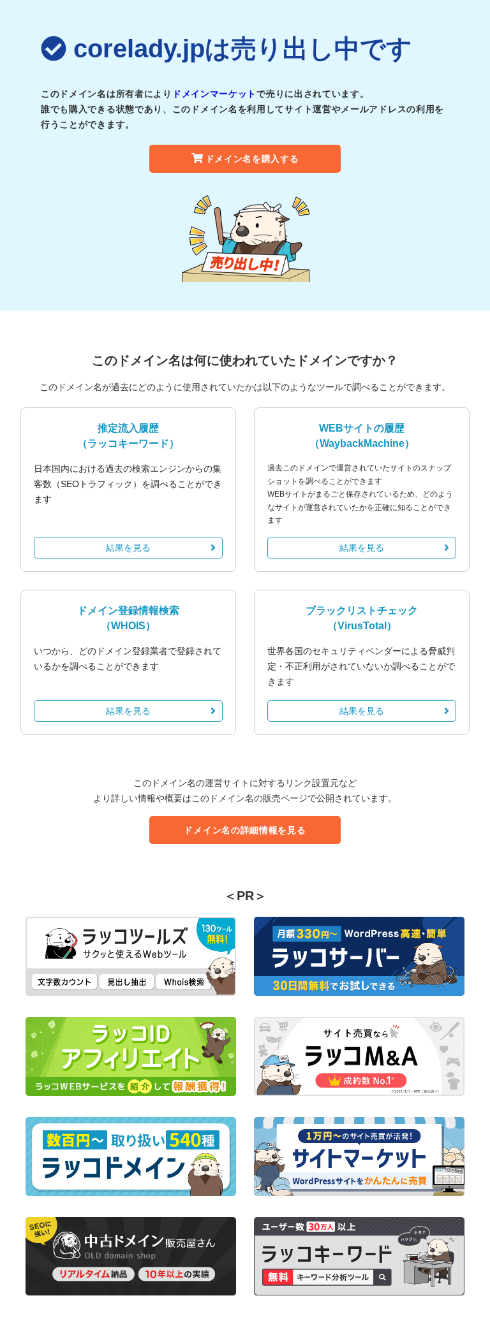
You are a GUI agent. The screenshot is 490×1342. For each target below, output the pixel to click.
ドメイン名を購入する (252, 159)
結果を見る (128, 548)
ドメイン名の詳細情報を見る (245, 830)
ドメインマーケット (214, 94)
